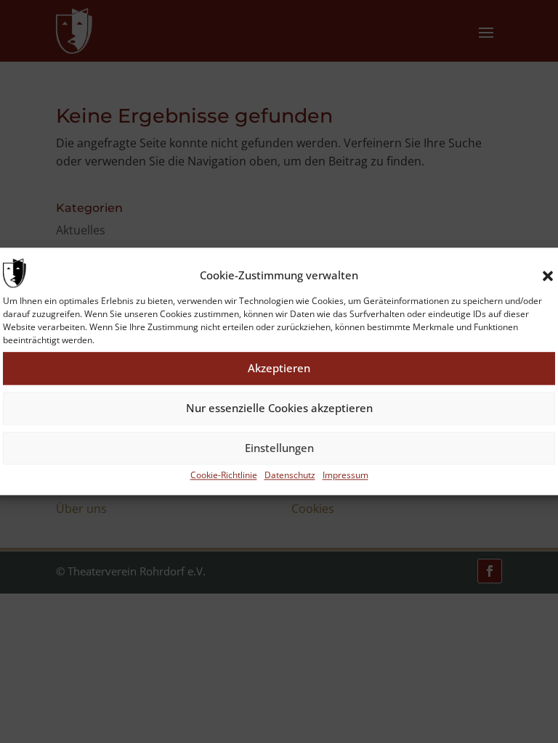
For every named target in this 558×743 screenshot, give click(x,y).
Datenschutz (289, 475)
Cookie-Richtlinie (223, 475)
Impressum (345, 475)
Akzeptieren (279, 368)
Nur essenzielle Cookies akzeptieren (279, 408)
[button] (548, 275)
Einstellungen (279, 448)
